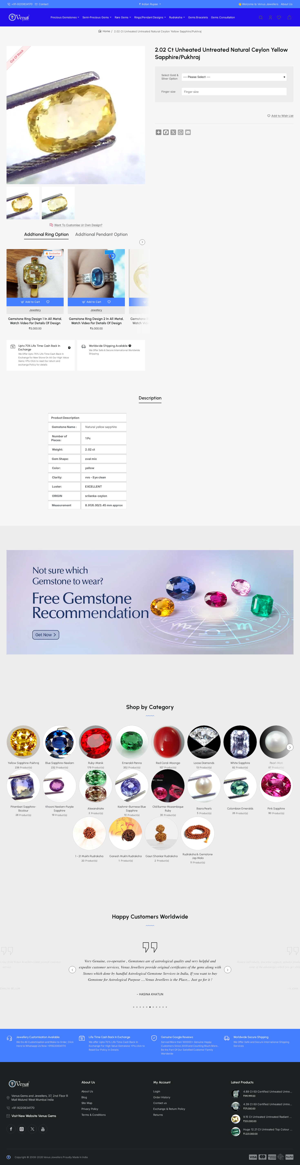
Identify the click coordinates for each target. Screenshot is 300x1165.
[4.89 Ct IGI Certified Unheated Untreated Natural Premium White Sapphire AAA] (235, 1093)
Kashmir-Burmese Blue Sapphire (132, 808)
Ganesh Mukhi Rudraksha (125, 856)
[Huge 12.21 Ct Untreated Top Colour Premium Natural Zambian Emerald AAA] (235, 1131)
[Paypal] (289, 1157)
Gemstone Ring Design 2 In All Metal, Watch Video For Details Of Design (96, 321)
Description (150, 398)
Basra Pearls (204, 808)
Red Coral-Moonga (168, 763)
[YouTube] (42, 1129)
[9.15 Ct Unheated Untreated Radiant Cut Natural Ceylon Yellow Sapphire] (235, 1119)
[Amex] (272, 1157)
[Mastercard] (263, 1157)
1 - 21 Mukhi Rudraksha (89, 856)
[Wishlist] (279, 17)
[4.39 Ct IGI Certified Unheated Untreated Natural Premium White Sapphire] (235, 1106)
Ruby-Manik (95, 763)
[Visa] (253, 1157)
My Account (162, 1082)
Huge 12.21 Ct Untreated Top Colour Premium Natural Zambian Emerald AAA (267, 1129)
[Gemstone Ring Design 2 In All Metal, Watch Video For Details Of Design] (96, 277)
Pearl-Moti (276, 763)
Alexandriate (96, 808)
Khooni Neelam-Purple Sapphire (60, 808)
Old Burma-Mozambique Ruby (167, 808)
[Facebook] (11, 1129)
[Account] (271, 17)
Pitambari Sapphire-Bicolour (23, 808)
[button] (30, 302)
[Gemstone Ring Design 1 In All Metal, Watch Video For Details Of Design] (35, 277)
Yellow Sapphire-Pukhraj (23, 763)
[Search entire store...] (261, 17)
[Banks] (281, 1157)
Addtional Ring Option (46, 234)
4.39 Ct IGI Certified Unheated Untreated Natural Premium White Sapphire (267, 1104)
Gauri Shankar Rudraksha (162, 856)
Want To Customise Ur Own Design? (78, 225)
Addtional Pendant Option (101, 234)
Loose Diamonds (204, 763)
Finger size (168, 91)
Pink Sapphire (276, 808)
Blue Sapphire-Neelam (59, 763)
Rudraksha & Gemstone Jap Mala (198, 856)
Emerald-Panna (132, 763)
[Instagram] (21, 1129)
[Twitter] (32, 1129)
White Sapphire (240, 763)
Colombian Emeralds (240, 808)
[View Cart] (289, 17)
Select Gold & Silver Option (169, 77)
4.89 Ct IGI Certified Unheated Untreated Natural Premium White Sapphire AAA (267, 1091)
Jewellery (35, 310)
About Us (88, 1082)
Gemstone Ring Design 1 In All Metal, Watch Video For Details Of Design (35, 321)
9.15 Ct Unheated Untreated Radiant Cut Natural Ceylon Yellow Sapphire (267, 1116)
